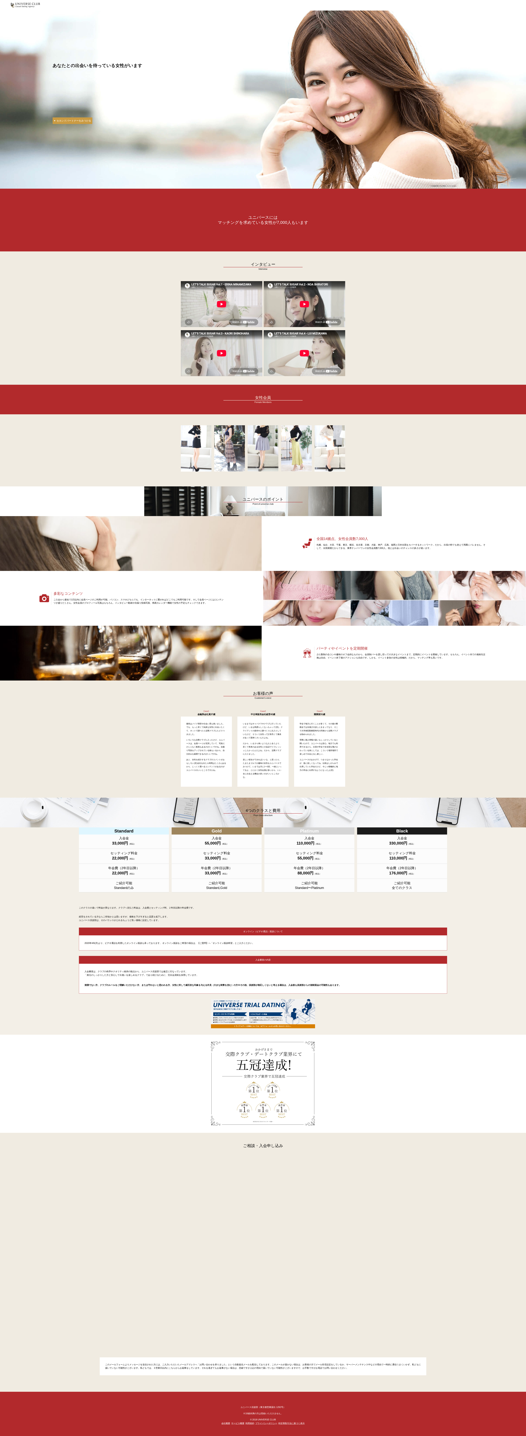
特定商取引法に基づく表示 (291, 1423)
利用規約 (249, 1423)
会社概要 (225, 1423)
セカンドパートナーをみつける (74, 120)
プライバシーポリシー (266, 1423)
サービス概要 (237, 1423)
